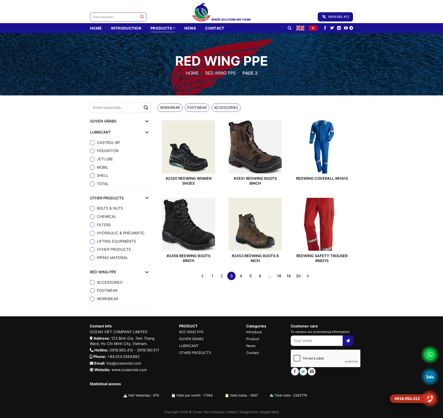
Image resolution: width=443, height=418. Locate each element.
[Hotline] (430, 399)
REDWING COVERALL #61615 (322, 178)
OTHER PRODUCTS (114, 249)
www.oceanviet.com (129, 369)
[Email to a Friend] (311, 371)
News (190, 28)
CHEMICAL (106, 216)
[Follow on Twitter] (332, 28)
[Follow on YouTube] (345, 28)
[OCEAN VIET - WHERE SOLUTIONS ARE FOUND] (221, 11)
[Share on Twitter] (303, 371)
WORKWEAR (107, 298)
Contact (214, 28)
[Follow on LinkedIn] (338, 28)
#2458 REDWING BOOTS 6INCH (188, 258)
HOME (96, 28)
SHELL (102, 175)
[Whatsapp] (430, 355)
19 (289, 276)
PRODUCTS (161, 28)
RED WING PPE (220, 73)
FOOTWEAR (107, 290)
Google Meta (269, 412)
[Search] (289, 28)
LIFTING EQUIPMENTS (116, 241)
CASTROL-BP (108, 142)
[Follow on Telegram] (351, 28)
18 (279, 276)
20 (298, 276)
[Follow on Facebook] (325, 28)
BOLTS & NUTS (110, 208)
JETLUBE (105, 159)
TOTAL (103, 183)
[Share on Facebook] (295, 371)
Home (192, 73)
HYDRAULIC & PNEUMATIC (121, 233)
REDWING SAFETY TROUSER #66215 (321, 258)
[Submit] (142, 17)
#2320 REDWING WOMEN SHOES (189, 181)
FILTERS (104, 225)
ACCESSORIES (109, 282)
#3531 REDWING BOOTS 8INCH (255, 181)
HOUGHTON (108, 150)
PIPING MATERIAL (112, 257)
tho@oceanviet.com (123, 363)
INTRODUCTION (126, 28)
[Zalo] (430, 377)
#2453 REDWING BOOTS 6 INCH (255, 258)
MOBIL (102, 167)
